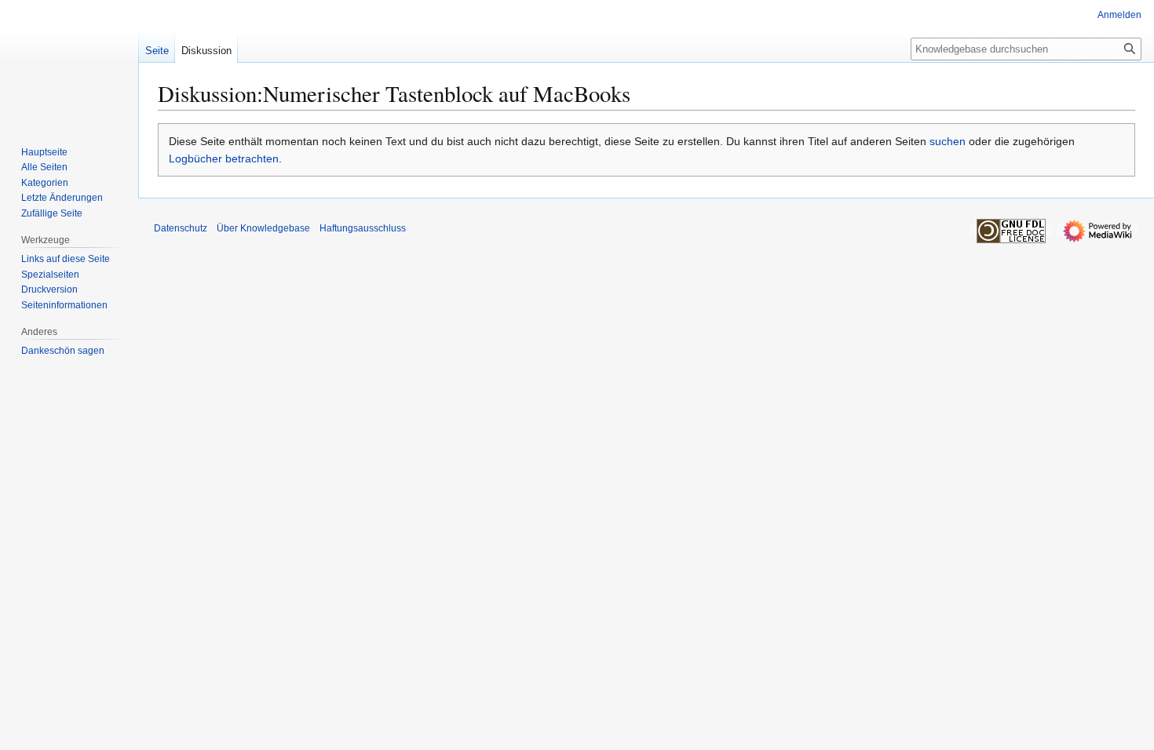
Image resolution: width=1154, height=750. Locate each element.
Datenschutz (180, 228)
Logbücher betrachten (224, 158)
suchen (947, 141)
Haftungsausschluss (363, 228)
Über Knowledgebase (263, 228)
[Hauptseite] (69, 63)
